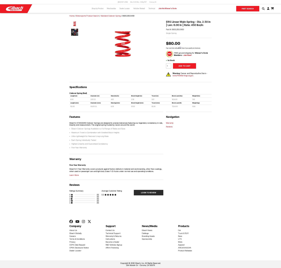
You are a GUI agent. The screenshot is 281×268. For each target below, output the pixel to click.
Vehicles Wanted (139, 8)
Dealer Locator (125, 8)
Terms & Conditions (77, 239)
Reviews (169, 127)
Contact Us (110, 230)
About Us (73, 230)
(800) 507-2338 (123, 2)
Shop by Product (98, 8)
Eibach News (147, 230)
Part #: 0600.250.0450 (175, 29)
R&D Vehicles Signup (114, 245)
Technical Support (113, 233)
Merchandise (111, 8)
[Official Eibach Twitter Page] (89, 222)
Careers (72, 236)
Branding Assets (148, 236)
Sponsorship (147, 239)
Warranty (169, 123)
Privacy (72, 242)
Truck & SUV (183, 233)
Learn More (74, 175)
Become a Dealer (112, 242)
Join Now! (187, 55)
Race (180, 236)
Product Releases (185, 251)
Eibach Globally (75, 233)
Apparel (181, 245)
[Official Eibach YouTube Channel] (77, 222)
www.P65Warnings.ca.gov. (183, 75)
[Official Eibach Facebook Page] (71, 222)
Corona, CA (152, 2)
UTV (180, 239)
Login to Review (148, 193)
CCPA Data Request (77, 245)
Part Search (248, 9)
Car (179, 230)
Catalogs (145, 233)
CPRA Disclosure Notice (79, 248)
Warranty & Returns (113, 236)
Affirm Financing (112, 248)
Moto (180, 242)
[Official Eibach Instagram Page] (83, 222)
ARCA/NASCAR (184, 248)
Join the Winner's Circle (168, 8)
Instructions (110, 239)
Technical (151, 8)
